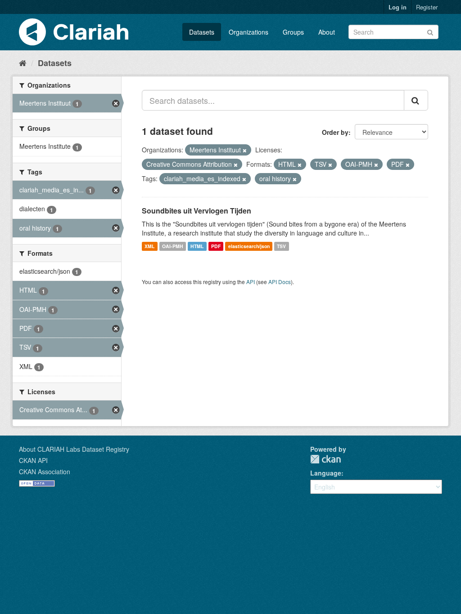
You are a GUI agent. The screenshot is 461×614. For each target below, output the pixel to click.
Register (427, 7)
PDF (216, 246)
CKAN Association (44, 471)
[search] (416, 100)
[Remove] (245, 150)
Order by (335, 132)
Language (325, 472)
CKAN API (33, 460)
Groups (293, 31)
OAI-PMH (172, 246)
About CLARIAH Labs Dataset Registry (74, 449)
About (326, 31)
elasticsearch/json (249, 246)
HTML (196, 246)
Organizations (248, 31)
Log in (398, 7)
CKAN (325, 459)
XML (149, 246)
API (250, 281)
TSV (281, 246)
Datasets (201, 31)
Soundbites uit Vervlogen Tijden (196, 210)
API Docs (279, 281)
